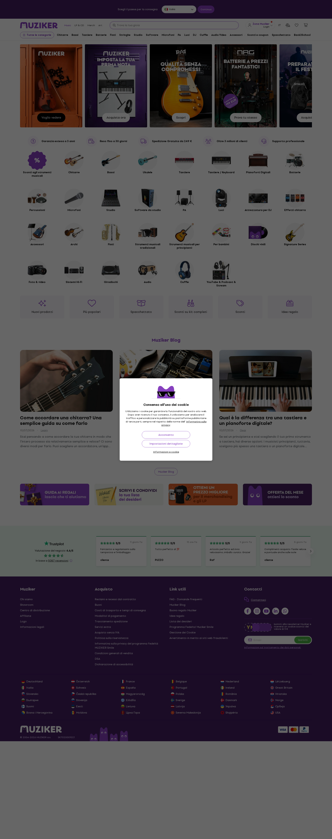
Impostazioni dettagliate (166, 443)
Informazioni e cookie (166, 452)
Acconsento (166, 435)
